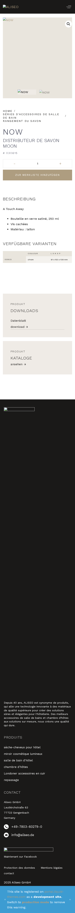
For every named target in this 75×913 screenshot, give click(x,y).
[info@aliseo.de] (37, 836)
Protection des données (19, 867)
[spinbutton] (37, 164)
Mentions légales (51, 867)
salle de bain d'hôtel (18, 760)
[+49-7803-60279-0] (37, 827)
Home (7, 110)
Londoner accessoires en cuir (24, 773)
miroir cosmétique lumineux (23, 754)
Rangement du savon (22, 120)
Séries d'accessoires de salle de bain (31, 116)
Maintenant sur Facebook (20, 856)
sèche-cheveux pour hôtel (22, 747)
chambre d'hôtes (16, 767)
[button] (68, 7)
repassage (11, 780)
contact (9, 873)
